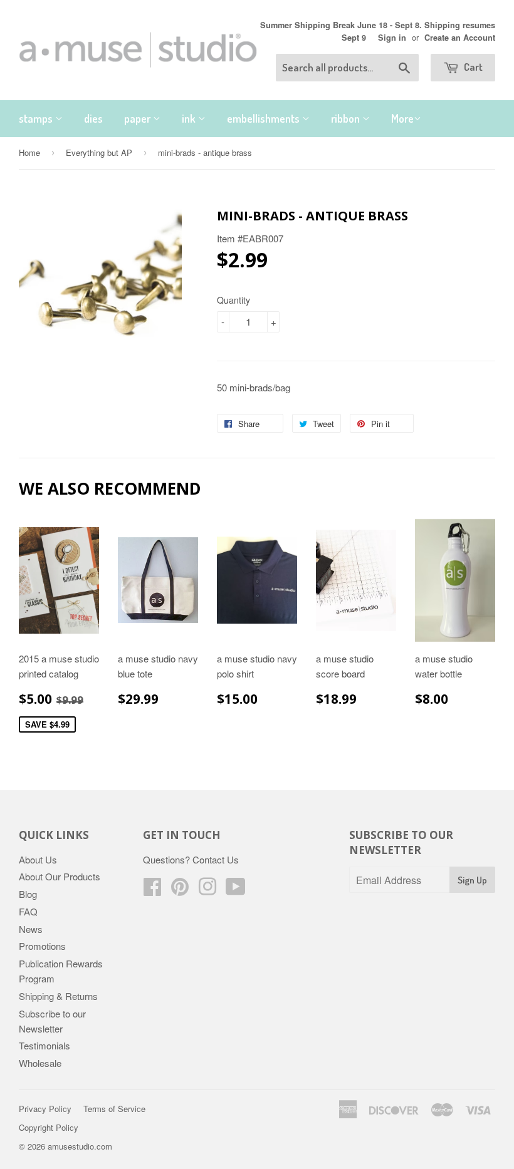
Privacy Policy (45, 1109)
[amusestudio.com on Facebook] (152, 890)
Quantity (233, 300)
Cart (472, 66)
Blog (28, 893)
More (402, 118)
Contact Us (215, 859)
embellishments (264, 118)
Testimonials (44, 1045)
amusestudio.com (80, 1146)
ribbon (346, 118)
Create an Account (459, 37)
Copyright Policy (48, 1127)
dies (93, 118)
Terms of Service (114, 1109)
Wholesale (40, 1062)
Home (29, 152)
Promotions (42, 945)
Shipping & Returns (58, 995)
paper (138, 118)
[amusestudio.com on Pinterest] (179, 890)
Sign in (392, 37)
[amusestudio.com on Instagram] (207, 890)
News (31, 928)
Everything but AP (99, 152)
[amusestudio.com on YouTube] (236, 890)
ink (190, 118)
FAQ (28, 911)
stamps (37, 118)
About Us (38, 859)
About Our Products (59, 876)
